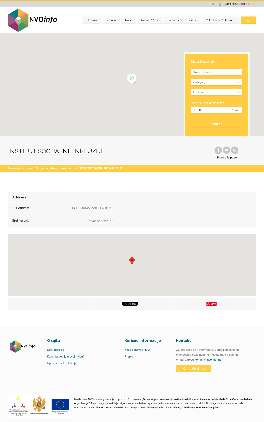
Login (248, 20)
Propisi (129, 356)
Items (28, 168)
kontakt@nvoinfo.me (208, 359)
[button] (132, 79)
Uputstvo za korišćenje (62, 363)
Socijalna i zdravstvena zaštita (56, 168)
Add (252, 4)
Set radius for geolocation (207, 102)
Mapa (128, 20)
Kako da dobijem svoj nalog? (66, 356)
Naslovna (92, 20)
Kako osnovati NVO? (138, 349)
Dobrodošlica (55, 349)
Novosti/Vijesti (150, 20)
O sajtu (111, 20)
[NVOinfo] (32, 20)
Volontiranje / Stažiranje (221, 20)
